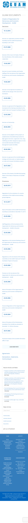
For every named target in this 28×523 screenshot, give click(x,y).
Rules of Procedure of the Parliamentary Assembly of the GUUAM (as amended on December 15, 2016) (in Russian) (12, 324)
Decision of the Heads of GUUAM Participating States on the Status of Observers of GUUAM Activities (13, 175)
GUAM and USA (7, 471)
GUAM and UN (7, 481)
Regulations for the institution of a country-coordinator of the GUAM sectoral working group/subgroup (13, 195)
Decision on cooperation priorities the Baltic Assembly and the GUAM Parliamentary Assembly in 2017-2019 (13, 40)
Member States (7, 442)
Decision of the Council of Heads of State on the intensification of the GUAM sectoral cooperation (13, 57)
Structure (7, 447)
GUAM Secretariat (7, 421)
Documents (6, 423)
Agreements (6, 353)
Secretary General (7, 418)
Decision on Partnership (8, 122)
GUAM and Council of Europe (7, 476)
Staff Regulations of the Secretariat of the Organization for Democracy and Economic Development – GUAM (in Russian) (13, 226)
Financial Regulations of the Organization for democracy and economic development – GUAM (13, 308)
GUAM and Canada (7, 463)
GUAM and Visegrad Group (7, 484)
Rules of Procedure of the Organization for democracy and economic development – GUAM (12, 291)
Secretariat (7, 445)
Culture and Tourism (20, 447)
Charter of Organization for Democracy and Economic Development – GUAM (10, 21)
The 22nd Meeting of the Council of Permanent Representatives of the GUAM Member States (14, 388)
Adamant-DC (14, 499)
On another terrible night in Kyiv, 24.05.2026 (14, 399)
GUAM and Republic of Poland (8, 469)
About (7, 439)
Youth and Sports (20, 448)
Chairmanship (6, 415)
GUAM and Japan (7, 467)
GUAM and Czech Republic (7, 465)
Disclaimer (20, 451)
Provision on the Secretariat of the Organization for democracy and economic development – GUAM (13, 275)
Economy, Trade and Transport (20, 440)
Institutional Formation (7, 441)
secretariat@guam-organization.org (20, 472)
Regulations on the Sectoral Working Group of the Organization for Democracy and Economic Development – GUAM (14, 242)
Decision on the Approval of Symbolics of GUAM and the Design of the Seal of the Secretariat (12, 91)
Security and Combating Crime (20, 444)
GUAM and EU (7, 479)
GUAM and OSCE (7, 480)
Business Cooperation (20, 442)
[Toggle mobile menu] (25, 8)
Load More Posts (14, 346)
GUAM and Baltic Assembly (7, 473)
